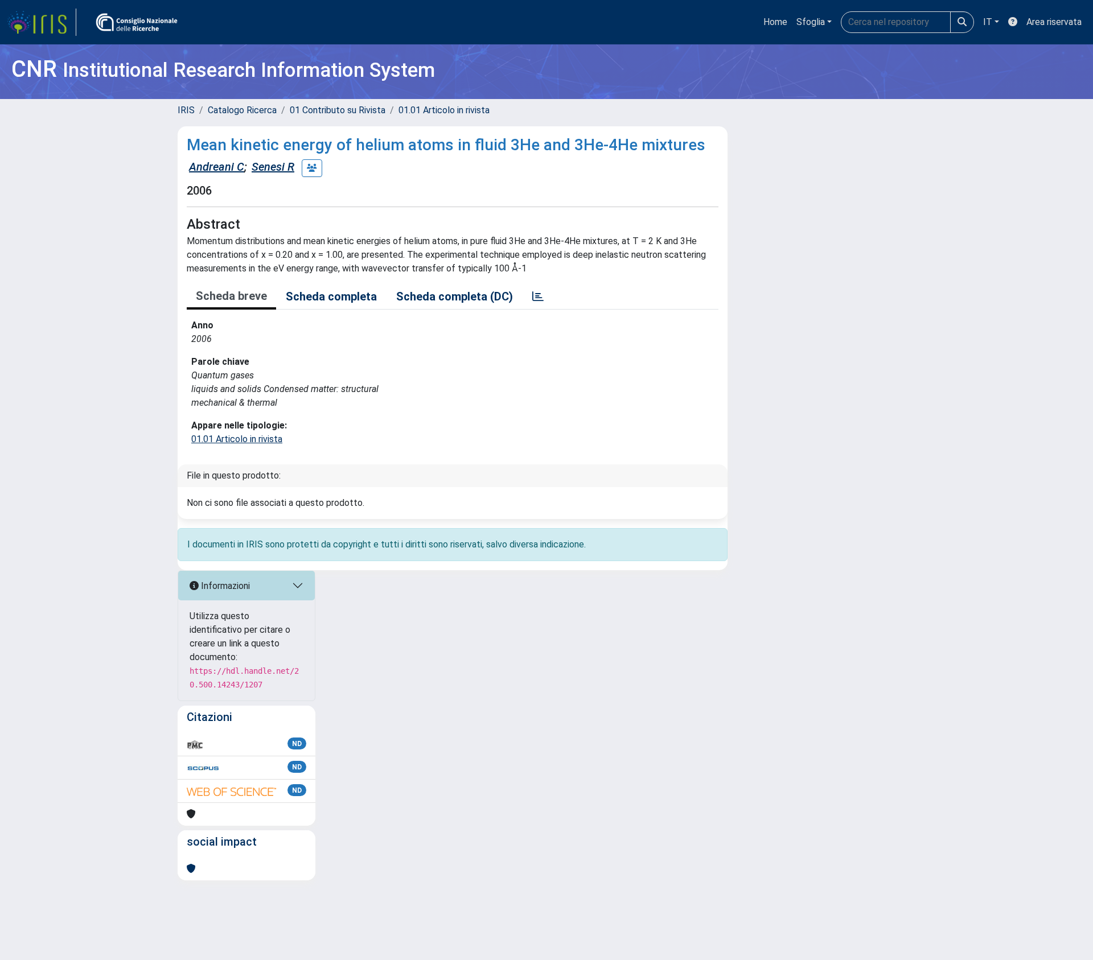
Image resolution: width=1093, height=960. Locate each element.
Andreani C (216, 167)
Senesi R (273, 167)
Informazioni (224, 585)
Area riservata (1054, 22)
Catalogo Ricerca (242, 110)
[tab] (538, 296)
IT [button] (987, 22)
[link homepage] (41, 22)
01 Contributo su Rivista (337, 110)
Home (775, 22)
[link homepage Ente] (136, 22)
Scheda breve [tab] (231, 296)
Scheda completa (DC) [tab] (454, 296)
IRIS (186, 110)
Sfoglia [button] (810, 22)
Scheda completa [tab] (331, 296)
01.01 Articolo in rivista (444, 110)
